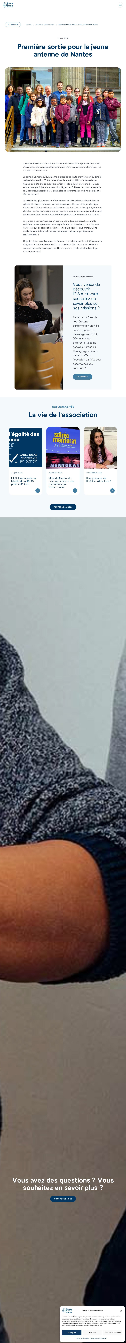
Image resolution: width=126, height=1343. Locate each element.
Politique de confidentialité (98, 1338)
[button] (121, 1310)
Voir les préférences (113, 1332)
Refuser (92, 1332)
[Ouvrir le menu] (120, 5)
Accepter (72, 1332)
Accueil (29, 24)
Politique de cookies (82, 1338)
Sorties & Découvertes (45, 24)
